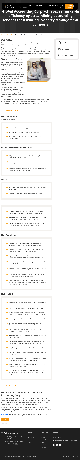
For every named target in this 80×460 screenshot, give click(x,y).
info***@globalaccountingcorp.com (65, 440)
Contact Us (24, 110)
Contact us (5, 419)
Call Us (45, 110)
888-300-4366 (58, 437)
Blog (41, 449)
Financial (30, 439)
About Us (62, 6)
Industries (47, 5)
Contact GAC (4, 414)
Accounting (31, 437)
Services (31, 5)
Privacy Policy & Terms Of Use (71, 456)
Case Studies (43, 447)
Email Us (38, 110)
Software (39, 5)
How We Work (67, 55)
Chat (31, 110)
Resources (55, 5)
